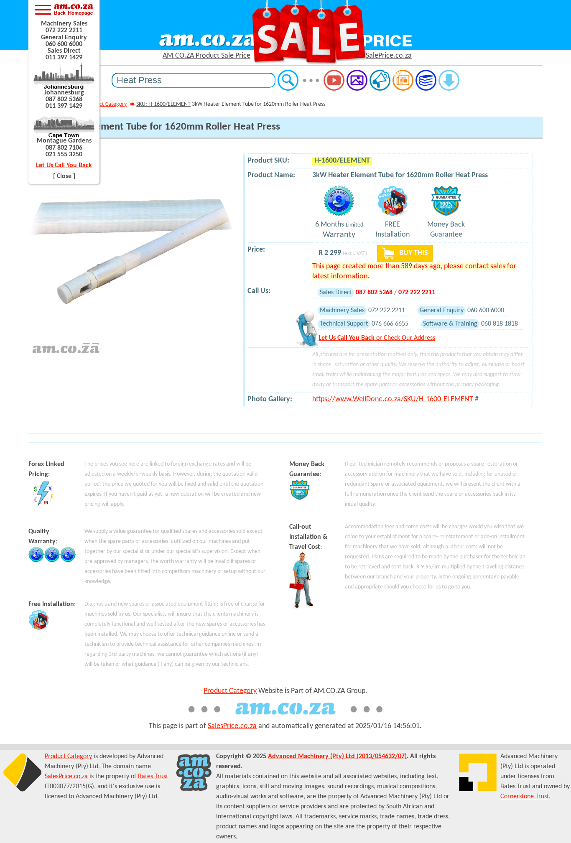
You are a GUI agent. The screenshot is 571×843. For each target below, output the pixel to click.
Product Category (106, 104)
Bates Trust (153, 776)
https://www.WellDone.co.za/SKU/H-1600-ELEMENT (392, 399)
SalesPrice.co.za (232, 726)
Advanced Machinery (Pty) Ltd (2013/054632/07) (337, 756)
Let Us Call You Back (64, 165)
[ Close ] (64, 176)
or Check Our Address (377, 338)
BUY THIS (413, 253)
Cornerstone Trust (524, 796)
